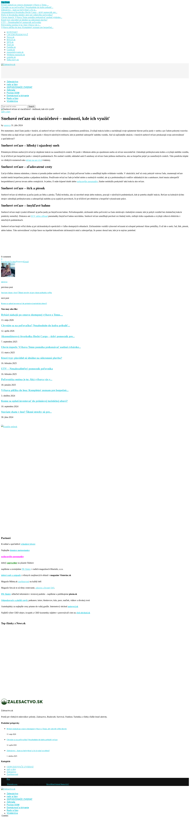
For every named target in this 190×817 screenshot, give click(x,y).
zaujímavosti (23, 581)
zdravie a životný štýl (45, 588)
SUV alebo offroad (39, 216)
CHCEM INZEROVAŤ (17, 34)
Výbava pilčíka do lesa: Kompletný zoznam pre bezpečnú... (27, 27)
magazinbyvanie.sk (15, 52)
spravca (7, 125)
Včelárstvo (12, 101)
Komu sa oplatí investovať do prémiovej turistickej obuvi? (34, 401)
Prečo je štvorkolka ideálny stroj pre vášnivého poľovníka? (27, 15)
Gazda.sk (11, 49)
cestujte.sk (11, 57)
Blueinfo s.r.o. (12, 784)
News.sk (10, 37)
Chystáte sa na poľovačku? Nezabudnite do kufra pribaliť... (27, 7)
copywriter (12, 563)
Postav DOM (13, 93)
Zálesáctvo (12, 82)
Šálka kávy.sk (13, 60)
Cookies (5, 816)
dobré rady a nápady (11, 575)
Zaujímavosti (12, 774)
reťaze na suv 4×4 (34, 160)
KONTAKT (12, 32)
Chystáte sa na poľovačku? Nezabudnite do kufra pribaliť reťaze (32, 740)
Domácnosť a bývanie (18, 95)
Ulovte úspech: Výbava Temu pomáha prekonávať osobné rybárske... (31, 17)
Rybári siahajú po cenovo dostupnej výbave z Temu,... (25, 5)
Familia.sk (11, 47)
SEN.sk (10, 42)
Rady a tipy (12, 98)
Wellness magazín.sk (16, 54)
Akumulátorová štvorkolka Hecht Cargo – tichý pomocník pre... (29, 12)
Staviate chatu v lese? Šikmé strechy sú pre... (26, 411)
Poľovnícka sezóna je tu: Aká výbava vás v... (21, 25)
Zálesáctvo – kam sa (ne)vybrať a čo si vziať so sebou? (28, 751)
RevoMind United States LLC (57, 784)
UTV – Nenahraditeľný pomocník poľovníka (21, 22)
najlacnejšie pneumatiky (87, 181)
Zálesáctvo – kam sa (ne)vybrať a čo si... (19, 10)
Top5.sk (10, 44)
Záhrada (11, 90)
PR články (26, 569)
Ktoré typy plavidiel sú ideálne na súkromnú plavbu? (24, 20)
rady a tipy (12, 84)
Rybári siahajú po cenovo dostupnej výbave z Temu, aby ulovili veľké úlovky (37, 729)
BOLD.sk (11, 39)
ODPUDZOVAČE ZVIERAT (19, 87)
